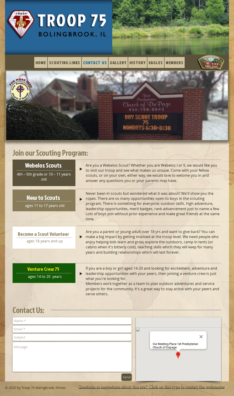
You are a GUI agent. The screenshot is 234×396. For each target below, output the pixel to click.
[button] (118, 62)
